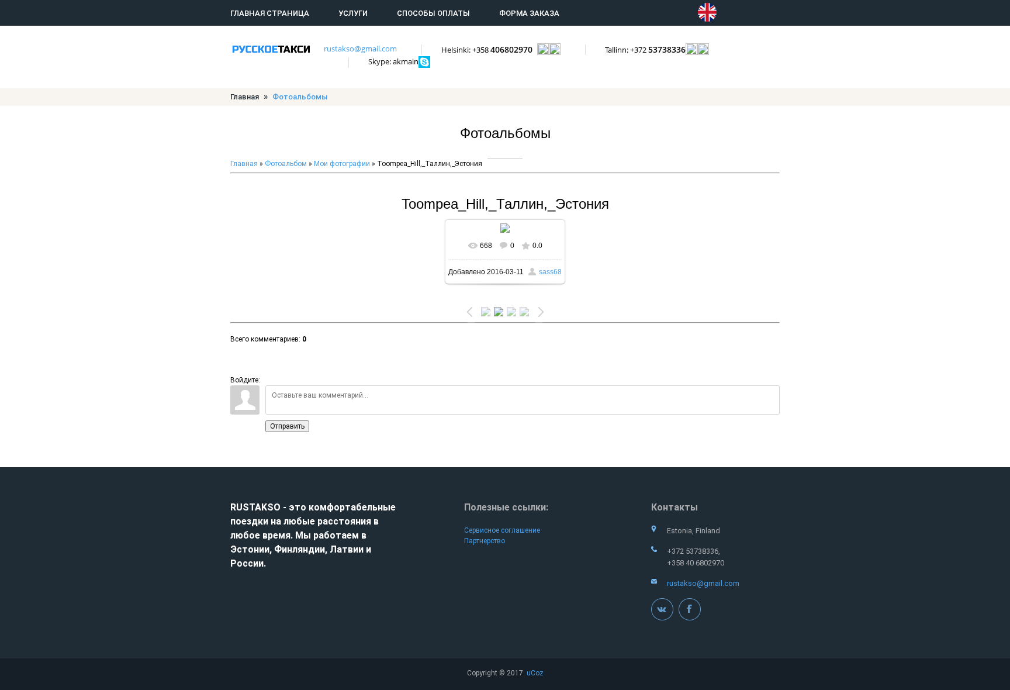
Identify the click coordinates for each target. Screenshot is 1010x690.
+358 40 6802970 (695, 562)
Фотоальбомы (300, 96)
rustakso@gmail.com (360, 48)
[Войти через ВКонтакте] (290, 373)
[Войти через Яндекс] (330, 373)
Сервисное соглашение (502, 530)
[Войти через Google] (350, 373)
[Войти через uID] (270, 373)
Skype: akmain (393, 61)
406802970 (489, 49)
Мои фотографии (342, 164)
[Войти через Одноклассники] (370, 373)
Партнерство (484, 541)
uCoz (535, 673)
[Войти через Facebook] (310, 373)
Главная (244, 96)
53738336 (645, 49)
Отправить (287, 426)
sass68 (550, 272)
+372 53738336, (693, 551)
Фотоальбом (286, 164)
